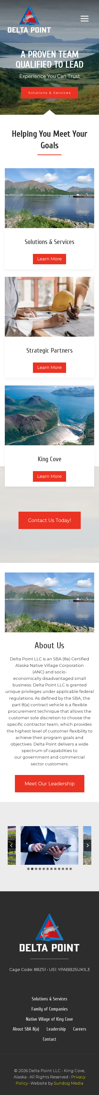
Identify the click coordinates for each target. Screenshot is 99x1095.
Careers (79, 1029)
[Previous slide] (11, 845)
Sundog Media (68, 1083)
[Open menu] (84, 19)
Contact (49, 1039)
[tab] (28, 869)
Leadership (56, 1029)
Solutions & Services (49, 999)
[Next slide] (87, 845)
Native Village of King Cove (49, 1019)
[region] (49, 58)
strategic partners (49, 350)
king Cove (50, 459)
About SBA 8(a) (26, 1029)
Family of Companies (49, 1009)
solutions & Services (49, 242)
